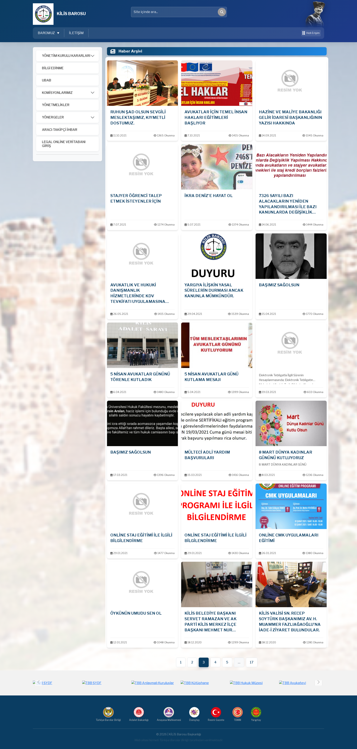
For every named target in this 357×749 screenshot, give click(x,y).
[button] (318, 682)
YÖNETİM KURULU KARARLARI (66, 56)
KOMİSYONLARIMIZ (57, 93)
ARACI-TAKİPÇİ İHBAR (59, 130)
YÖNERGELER (53, 117)
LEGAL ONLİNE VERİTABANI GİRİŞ (64, 144)
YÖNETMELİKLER (55, 105)
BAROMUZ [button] (46, 33)
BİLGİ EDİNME (53, 68)
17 (251, 662)
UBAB (46, 80)
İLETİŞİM (76, 33)
